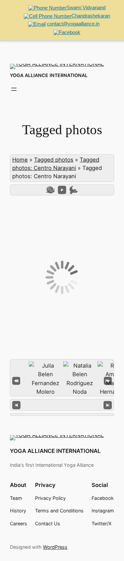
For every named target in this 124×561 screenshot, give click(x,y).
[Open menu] (14, 89)
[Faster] (73, 190)
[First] (16, 380)
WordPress (55, 547)
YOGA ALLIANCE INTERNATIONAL (49, 75)
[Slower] (50, 190)
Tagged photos (53, 159)
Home (20, 159)
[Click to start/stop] (62, 404)
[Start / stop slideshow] (62, 190)
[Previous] (16, 404)
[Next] (107, 404)
